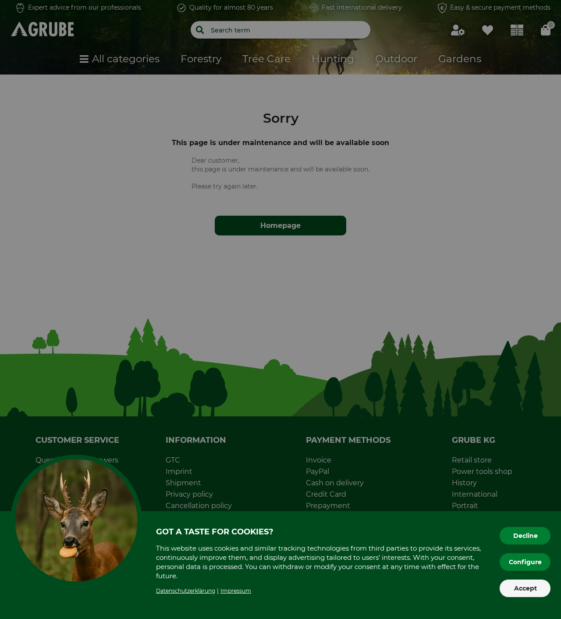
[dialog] (280, 309)
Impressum (235, 590)
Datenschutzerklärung (185, 590)
